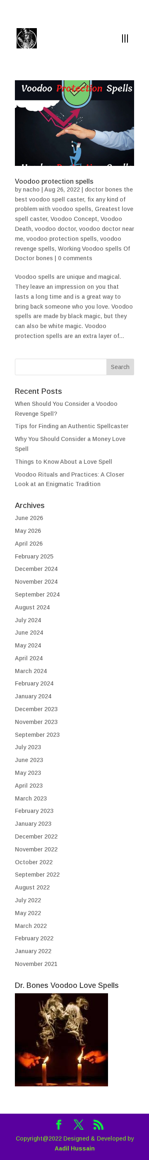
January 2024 (33, 696)
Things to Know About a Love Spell (63, 461)
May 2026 (28, 530)
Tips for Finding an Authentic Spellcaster (71, 426)
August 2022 (32, 887)
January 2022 (33, 951)
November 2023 (36, 722)
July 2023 (28, 747)
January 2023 (33, 823)
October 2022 (34, 862)
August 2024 (32, 607)
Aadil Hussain (75, 1148)
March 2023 (31, 798)
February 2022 (34, 938)
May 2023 (28, 772)
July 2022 (28, 900)
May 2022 (28, 913)
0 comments (75, 258)
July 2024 (28, 620)
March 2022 (31, 926)
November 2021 (36, 964)
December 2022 (36, 836)
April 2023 (29, 785)
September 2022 (37, 874)
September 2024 (37, 594)
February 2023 (34, 811)
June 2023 (29, 760)
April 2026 (29, 543)
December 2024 (36, 569)
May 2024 (28, 645)
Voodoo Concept (73, 219)
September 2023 (37, 734)
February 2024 (34, 683)
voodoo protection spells (61, 238)
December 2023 (36, 709)
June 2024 (29, 632)
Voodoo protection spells (54, 181)
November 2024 (36, 581)
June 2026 (29, 518)
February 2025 (34, 556)
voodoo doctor (55, 228)
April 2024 (29, 658)
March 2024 (31, 671)
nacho (31, 189)
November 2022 (36, 849)
